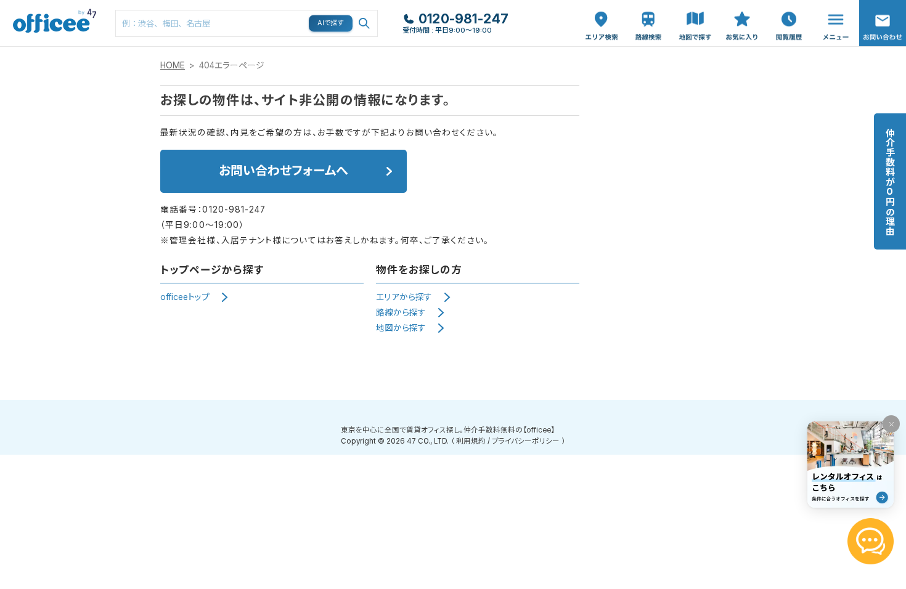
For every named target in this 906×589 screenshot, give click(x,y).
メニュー (832, 6)
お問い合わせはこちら (882, 19)
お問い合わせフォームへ (283, 170)
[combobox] (246, 23)
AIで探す (331, 22)
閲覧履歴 (787, 6)
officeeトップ (185, 297)
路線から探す (401, 312)
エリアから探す (404, 297)
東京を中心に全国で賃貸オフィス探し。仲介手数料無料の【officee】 (448, 430)
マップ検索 (695, 13)
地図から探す (401, 328)
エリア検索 (601, 13)
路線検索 (647, 6)
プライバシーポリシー (526, 441)
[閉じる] (891, 424)
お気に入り (742, 13)
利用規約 (471, 441)
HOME (172, 65)
